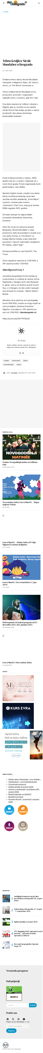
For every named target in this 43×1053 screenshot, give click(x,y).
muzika (25, 360)
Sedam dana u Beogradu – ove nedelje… (24, 779)
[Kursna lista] (18, 688)
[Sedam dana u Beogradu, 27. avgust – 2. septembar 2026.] (6, 910)
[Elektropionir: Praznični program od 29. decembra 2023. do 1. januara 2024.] (21, 607)
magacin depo (16, 360)
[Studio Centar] (14, 990)
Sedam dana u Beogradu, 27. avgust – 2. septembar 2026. (28, 910)
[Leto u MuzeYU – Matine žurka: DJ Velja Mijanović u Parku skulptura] (21, 527)
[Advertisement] (21, 35)
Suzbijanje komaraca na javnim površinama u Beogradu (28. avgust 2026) (28, 898)
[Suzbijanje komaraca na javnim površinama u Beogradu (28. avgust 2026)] (6, 898)
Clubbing (5, 11)
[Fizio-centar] (23, 745)
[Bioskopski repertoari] (9, 810)
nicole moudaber (8, 364)
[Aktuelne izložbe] (23, 826)
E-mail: (27, 1022)
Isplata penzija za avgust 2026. (21, 787)
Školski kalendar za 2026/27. (20, 794)
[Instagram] (23, 353)
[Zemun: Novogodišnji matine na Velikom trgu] (21, 447)
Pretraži (33, 1005)
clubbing (6, 360)
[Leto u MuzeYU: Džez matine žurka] (21, 647)
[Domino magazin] (14, 997)
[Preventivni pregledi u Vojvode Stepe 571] (6, 945)
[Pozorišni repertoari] (23, 810)
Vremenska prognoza (17, 784)
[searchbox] (17, 1005)
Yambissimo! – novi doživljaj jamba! (22, 782)
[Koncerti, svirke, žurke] (9, 826)
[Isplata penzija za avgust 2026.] (6, 922)
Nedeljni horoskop (15, 797)
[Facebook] (20, 353)
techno (19, 364)
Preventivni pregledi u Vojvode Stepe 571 (26, 945)
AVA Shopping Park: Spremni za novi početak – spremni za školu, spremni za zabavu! (28, 933)
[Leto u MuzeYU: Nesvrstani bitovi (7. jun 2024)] (21, 567)
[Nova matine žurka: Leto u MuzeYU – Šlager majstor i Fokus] (21, 487)
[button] (4, 3)
